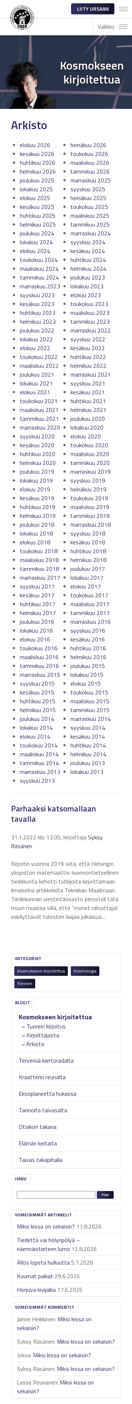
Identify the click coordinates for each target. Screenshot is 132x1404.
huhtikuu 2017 (37, 604)
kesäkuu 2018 (87, 542)
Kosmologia (85, 970)
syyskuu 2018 (87, 533)
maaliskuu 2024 (39, 268)
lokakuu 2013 (86, 771)
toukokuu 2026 (89, 153)
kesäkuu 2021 (87, 392)
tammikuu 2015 (90, 709)
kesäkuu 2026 (37, 153)
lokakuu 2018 (36, 533)
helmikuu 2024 (88, 268)
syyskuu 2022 (87, 339)
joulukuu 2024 (37, 233)
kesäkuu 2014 (87, 736)
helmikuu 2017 (38, 612)
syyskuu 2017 (37, 586)
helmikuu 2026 (38, 171)
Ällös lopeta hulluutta (43, 1262)
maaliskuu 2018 (39, 559)
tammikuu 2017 (90, 612)
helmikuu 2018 (88, 559)
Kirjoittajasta (42, 1035)
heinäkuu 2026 (88, 145)
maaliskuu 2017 (89, 604)
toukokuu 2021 (39, 401)
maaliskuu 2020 (89, 453)
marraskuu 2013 (40, 771)
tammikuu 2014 (39, 762)
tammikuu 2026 (90, 171)
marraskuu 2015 (40, 674)
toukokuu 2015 (89, 692)
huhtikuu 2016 (88, 648)
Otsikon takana (37, 1126)
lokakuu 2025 (36, 189)
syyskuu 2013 (37, 780)
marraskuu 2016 (90, 621)
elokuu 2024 (35, 250)
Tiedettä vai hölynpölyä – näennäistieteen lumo (48, 1244)
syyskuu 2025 (87, 189)
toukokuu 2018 (39, 551)
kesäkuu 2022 (87, 348)
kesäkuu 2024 (87, 250)
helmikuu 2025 (38, 224)
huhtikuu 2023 (37, 312)
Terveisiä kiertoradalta (46, 1060)
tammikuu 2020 (90, 462)
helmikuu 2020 (38, 462)
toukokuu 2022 (39, 356)
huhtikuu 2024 (88, 259)
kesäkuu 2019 (37, 498)
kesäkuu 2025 (37, 206)
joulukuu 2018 (37, 524)
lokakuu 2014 (36, 727)
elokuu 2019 (35, 489)
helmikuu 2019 (38, 515)
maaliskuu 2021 (39, 409)
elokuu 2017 (85, 586)
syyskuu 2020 (37, 436)
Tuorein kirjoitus (46, 1026)
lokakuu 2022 (36, 339)
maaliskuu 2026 (89, 162)
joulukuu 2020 (87, 418)
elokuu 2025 (35, 197)
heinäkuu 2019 (88, 489)
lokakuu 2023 (86, 286)
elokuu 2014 (35, 736)
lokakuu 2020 (86, 427)
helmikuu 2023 (38, 321)
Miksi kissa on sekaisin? (46, 1226)
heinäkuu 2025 (88, 197)
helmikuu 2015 (38, 709)
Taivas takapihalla (40, 1159)
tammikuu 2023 (90, 321)
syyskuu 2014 (87, 727)
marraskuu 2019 (90, 471)
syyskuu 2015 (37, 683)
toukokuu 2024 (39, 259)
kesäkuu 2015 (37, 692)
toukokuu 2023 (89, 303)
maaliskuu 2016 (39, 657)
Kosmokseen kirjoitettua (41, 970)
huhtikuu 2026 (37, 162)
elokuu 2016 (35, 639)
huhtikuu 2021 (88, 401)
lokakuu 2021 (36, 383)
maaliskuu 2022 (39, 365)
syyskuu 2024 (87, 242)
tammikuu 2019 (90, 515)
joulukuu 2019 (37, 471)
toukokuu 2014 (39, 745)
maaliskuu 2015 (89, 701)
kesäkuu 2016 (87, 639)
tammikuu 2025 (90, 224)
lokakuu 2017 (86, 577)
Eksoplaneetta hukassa (47, 1093)
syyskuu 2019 (87, 480)
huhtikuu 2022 (88, 356)
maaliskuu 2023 (89, 312)
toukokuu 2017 (89, 595)
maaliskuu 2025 (89, 215)
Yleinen (24, 983)
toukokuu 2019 (89, 498)
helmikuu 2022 (88, 365)
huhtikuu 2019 (37, 506)
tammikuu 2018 (39, 568)
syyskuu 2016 (87, 630)
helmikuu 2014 (88, 754)
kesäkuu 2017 (37, 595)
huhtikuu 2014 (88, 745)
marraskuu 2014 (90, 718)
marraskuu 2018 (90, 524)
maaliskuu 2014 (39, 754)
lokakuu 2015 (86, 674)
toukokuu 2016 (39, 648)
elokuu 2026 (35, 145)
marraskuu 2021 (90, 374)
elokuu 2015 (85, 683)
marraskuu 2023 (40, 286)
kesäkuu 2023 (37, 303)
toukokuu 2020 (89, 445)
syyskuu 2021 (87, 383)
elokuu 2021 (35, 392)
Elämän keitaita (38, 1143)
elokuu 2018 (35, 542)
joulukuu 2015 (87, 665)
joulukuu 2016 (37, 621)
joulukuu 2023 (87, 277)
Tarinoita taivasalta (43, 1110)
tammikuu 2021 (39, 418)
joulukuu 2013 (87, 762)
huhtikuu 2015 (37, 701)
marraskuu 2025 (90, 180)
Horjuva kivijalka (36, 1289)
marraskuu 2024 (90, 233)
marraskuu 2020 (40, 427)
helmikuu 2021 (88, 409)
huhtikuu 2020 (37, 453)
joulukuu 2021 (37, 374)
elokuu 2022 (35, 348)
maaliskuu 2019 (89, 506)
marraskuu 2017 (40, 577)
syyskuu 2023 (37, 295)
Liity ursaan (93, 9)
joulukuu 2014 (37, 718)
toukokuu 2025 (89, 206)
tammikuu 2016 (39, 665)
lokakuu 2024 (36, 242)
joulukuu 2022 (37, 330)
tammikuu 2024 (39, 277)
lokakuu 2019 (36, 480)
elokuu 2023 (85, 295)
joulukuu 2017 (87, 568)
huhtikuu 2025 (37, 215)
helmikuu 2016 (88, 657)
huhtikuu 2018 (88, 551)
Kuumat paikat (35, 1276)
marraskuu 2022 (90, 330)
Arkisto (35, 1043)
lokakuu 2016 (36, 630)
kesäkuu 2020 (37, 445)
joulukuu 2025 (37, 180)
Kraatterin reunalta (42, 1077)
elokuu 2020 (85, 436)
